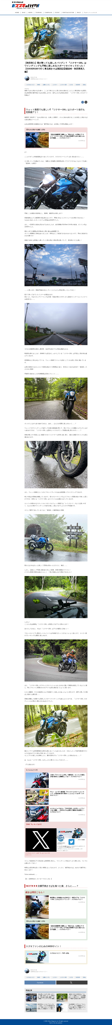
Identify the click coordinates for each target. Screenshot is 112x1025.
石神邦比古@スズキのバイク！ (39, 79)
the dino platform (58, 1023)
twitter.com (28, 854)
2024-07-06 (33, 77)
